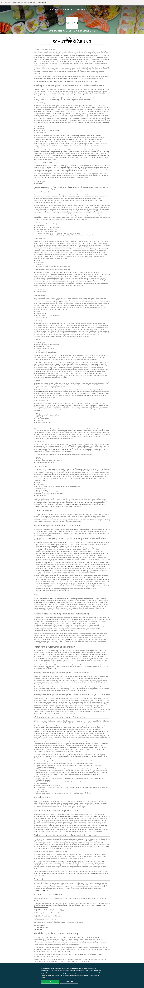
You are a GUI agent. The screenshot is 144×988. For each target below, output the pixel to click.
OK (50, 981)
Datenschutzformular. (41, 907)
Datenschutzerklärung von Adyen (75, 504)
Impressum (92, 9)
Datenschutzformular (75, 639)
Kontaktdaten (79, 9)
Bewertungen (66, 9)
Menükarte (54, 9)
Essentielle (69, 981)
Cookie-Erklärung (45, 392)
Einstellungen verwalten (78, 973)
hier (100, 778)
